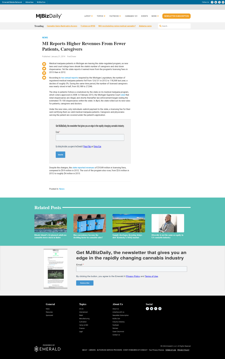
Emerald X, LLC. (171, 346)
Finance (82, 328)
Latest (87, 16)
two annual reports (69, 78)
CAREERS (92, 350)
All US (81, 309)
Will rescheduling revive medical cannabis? (117, 26)
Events (144, 16)
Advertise (29, 2)
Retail (81, 315)
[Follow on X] (219, 2)
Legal (81, 332)
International (83, 312)
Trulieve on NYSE (87, 26)
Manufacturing (84, 319)
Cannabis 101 (131, 16)
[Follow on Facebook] (212, 2)
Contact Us (116, 335)
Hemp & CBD (83, 325)
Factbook (114, 16)
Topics (100, 16)
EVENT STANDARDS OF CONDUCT (135, 350)
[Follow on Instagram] (223, 2)
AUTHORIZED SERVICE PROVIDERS (109, 350)
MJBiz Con (116, 319)
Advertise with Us (118, 312)
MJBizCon (41, 2)
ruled (123, 95)
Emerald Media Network (12, 2)
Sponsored (49, 315)
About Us (116, 309)
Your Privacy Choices (156, 350)
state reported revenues (83, 167)
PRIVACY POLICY (183, 350)
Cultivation (83, 322)
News (45, 37)
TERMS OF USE (170, 350)
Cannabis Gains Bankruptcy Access (62, 26)
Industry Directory (119, 322)
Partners (115, 328)
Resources (49, 312)
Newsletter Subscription (176, 16)
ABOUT (84, 350)
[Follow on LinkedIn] (215, 2)
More (154, 16)
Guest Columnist (118, 332)
